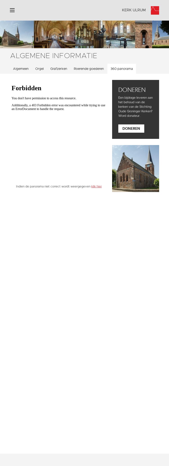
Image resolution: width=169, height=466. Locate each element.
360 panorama (121, 68)
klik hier (96, 186)
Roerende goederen (89, 68)
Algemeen (21, 68)
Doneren (131, 128)
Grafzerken (58, 68)
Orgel (39, 68)
